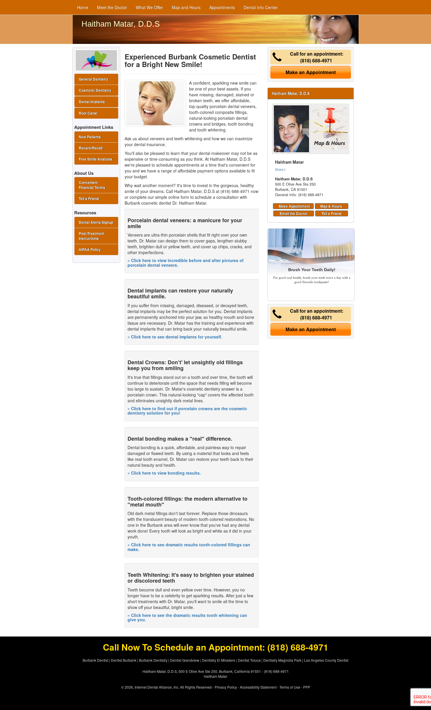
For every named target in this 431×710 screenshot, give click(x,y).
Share (279, 169)
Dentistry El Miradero (218, 660)
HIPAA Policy (90, 249)
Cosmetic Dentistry (95, 90)
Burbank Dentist (95, 660)
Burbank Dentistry (153, 660)
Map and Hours (186, 7)
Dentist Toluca (249, 660)
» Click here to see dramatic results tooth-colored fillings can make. (189, 547)
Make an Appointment (311, 72)
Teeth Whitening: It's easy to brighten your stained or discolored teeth (191, 577)
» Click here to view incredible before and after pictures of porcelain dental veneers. (186, 262)
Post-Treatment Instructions (91, 236)
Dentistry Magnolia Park (282, 660)
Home (82, 7)
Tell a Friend (332, 213)
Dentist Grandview (184, 660)
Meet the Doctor (112, 7)
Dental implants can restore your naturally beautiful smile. (180, 293)
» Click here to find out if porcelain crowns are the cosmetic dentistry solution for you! (187, 411)
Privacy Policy (226, 687)
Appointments (222, 7)
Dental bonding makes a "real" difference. (180, 438)
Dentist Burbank (123, 660)
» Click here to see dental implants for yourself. (175, 337)
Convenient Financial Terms (92, 185)
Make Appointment (294, 206)
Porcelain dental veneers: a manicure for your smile (185, 223)
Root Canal (88, 113)
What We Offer (149, 7)
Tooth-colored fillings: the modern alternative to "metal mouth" (187, 501)
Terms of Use (289, 687)
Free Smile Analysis (95, 159)
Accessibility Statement (258, 687)
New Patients (90, 136)
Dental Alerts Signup (96, 222)
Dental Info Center (261, 7)
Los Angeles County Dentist (326, 660)
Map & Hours (331, 206)
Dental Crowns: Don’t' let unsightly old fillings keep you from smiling (185, 365)
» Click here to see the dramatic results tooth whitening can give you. (187, 617)
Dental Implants (92, 101)
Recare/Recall (91, 148)
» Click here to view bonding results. (164, 473)
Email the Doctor (294, 213)
